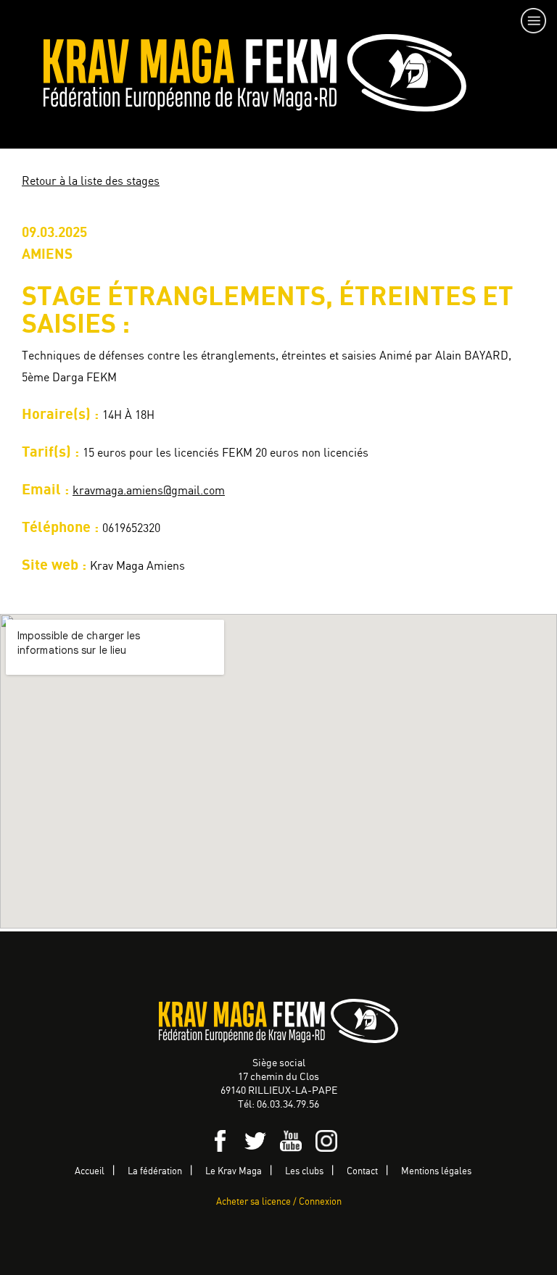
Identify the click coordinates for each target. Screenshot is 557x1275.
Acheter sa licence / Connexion (279, 1202)
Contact (362, 1171)
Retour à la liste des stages (91, 181)
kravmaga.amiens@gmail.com (149, 491)
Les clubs (304, 1171)
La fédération (155, 1171)
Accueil (89, 1171)
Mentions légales (436, 1171)
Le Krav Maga (233, 1171)
